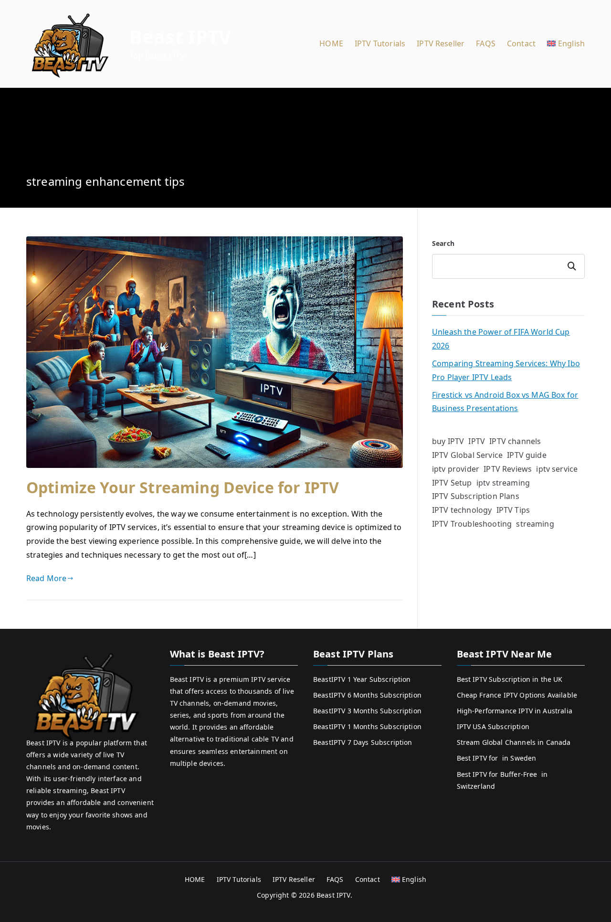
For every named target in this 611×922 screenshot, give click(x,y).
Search (443, 243)
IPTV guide (527, 455)
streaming (535, 524)
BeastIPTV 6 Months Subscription (367, 694)
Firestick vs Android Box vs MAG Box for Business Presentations (505, 402)
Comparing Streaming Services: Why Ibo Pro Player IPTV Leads (506, 370)
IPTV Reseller (440, 43)
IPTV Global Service (467, 455)
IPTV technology (462, 510)
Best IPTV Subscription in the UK (510, 679)
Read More (46, 578)
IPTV (476, 441)
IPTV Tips (513, 510)
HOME (331, 43)
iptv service (557, 469)
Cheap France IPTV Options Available (517, 694)
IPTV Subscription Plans (475, 496)
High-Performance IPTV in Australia (514, 710)
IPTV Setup (452, 482)
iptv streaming (503, 482)
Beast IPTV (180, 36)
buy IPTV (448, 441)
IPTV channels (515, 441)
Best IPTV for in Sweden (497, 758)
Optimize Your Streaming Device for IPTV (182, 487)
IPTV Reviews (508, 469)
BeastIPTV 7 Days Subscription (362, 742)
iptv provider (455, 469)
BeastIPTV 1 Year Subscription (362, 679)
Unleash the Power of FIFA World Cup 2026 (501, 339)
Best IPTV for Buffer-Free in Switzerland (502, 780)
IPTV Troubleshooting (472, 524)
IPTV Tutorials (380, 43)
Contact (521, 43)
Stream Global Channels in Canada (514, 742)
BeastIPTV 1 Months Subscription (367, 726)
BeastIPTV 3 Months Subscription (367, 710)
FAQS (485, 43)
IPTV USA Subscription (493, 726)
